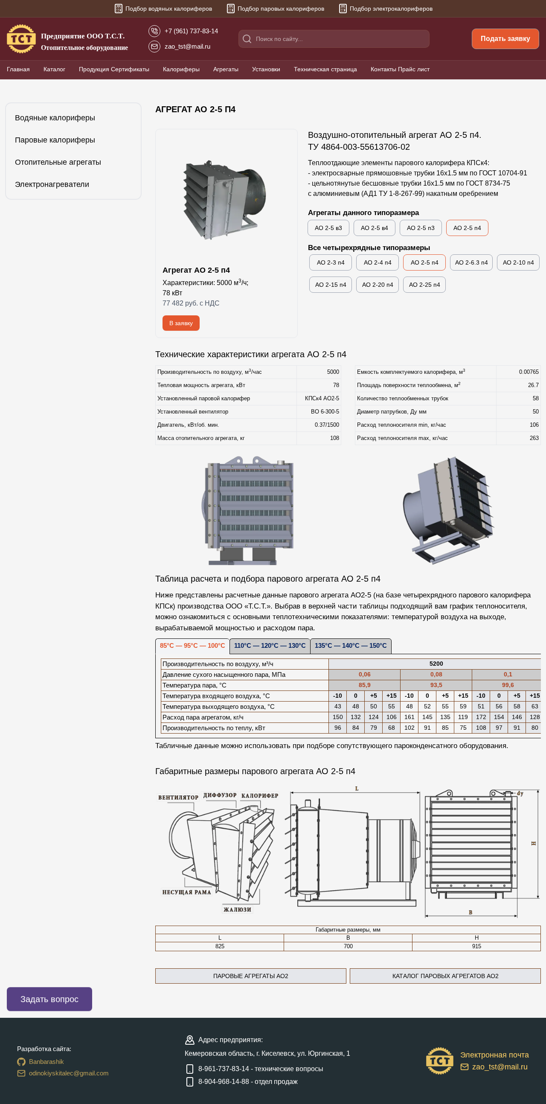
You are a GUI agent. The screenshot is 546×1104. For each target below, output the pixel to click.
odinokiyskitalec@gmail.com (69, 1073)
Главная (18, 69)
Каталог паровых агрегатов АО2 (445, 976)
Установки (266, 69)
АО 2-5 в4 (374, 227)
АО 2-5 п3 (421, 227)
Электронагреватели (52, 184)
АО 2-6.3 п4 (471, 262)
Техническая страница (325, 69)
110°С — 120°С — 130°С (270, 645)
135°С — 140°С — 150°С (351, 645)
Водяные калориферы (55, 118)
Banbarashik (46, 1061)
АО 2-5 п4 (467, 227)
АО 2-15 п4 (330, 284)
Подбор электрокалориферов (391, 8)
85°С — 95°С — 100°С (192, 645)
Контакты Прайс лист (400, 69)
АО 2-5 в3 (328, 227)
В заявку (181, 323)
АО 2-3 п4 (331, 262)
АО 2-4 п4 (378, 262)
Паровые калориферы (55, 140)
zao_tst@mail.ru (500, 1067)
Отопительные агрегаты (58, 162)
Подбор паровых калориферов (281, 8)
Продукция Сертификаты (114, 69)
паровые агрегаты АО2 (250, 976)
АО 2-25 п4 (424, 284)
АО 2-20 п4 (377, 284)
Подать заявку (505, 38)
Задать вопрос (49, 999)
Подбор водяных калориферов (168, 8)
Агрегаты (225, 69)
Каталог (54, 69)
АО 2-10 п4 (518, 262)
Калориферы (181, 69)
